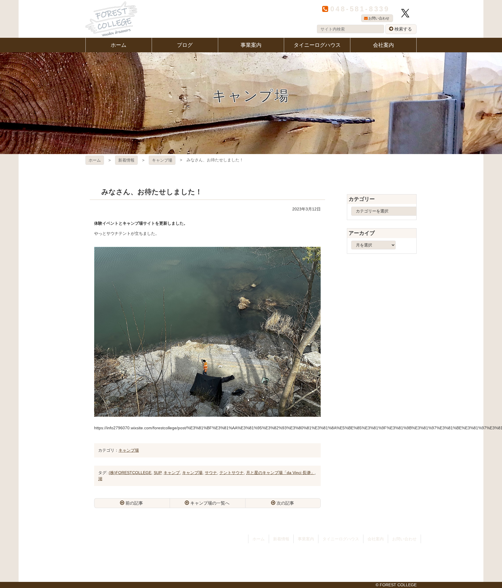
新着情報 (126, 160)
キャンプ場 (162, 160)
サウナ (211, 472)
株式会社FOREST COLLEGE (131, 543)
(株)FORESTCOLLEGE (130, 472)
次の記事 (285, 503)
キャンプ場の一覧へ (210, 503)
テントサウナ (231, 472)
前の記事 (134, 503)
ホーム (95, 160)
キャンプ (172, 472)
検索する (403, 28)
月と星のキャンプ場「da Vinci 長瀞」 (280, 472)
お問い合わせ (378, 18)
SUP (157, 472)
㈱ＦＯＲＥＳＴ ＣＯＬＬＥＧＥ (111, 18)
